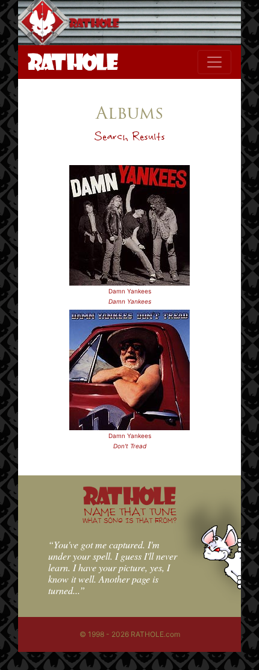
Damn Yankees (129, 291)
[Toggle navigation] (214, 62)
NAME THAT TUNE (129, 514)
